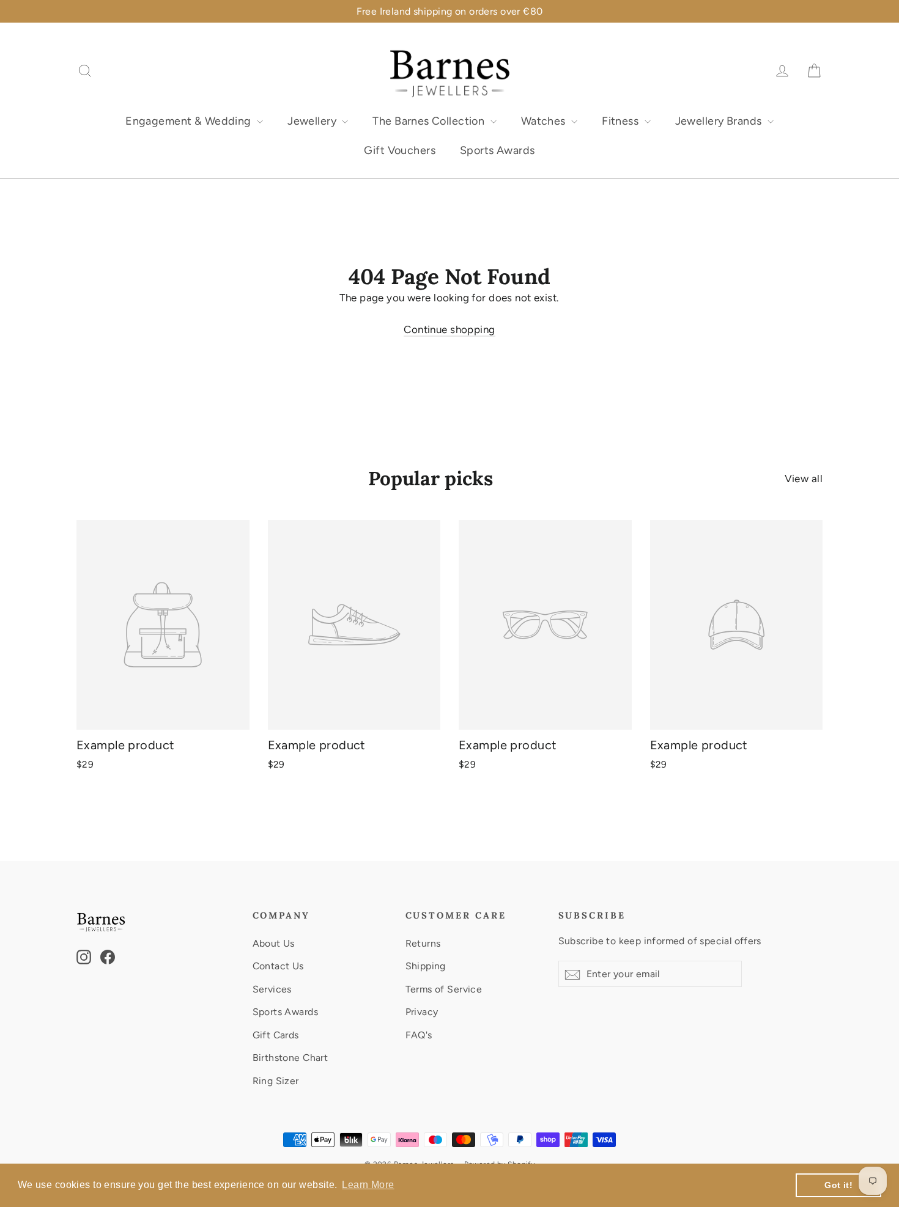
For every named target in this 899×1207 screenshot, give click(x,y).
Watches (544, 121)
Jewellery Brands (719, 121)
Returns (423, 943)
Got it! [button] (838, 1185)
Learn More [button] (368, 1184)
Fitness (621, 121)
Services (272, 989)
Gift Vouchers (399, 150)
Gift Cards (276, 1035)
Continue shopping (449, 329)
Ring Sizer (276, 1081)
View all (804, 478)
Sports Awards (497, 150)
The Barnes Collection (429, 121)
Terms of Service (444, 989)
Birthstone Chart (290, 1057)
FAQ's (418, 1035)
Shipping (425, 966)
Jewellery (313, 121)
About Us (274, 943)
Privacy (421, 1012)
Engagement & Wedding (189, 121)
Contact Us (278, 966)
